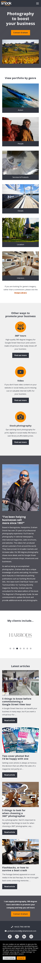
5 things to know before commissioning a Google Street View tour (16, 701)
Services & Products (20, 177)
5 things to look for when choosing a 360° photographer (13, 813)
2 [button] (14, 648)
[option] (21, 635)
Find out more (20, 355)
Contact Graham (20, 32)
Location (20, 244)
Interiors (20, 278)
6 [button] (27, 648)
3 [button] (17, 648)
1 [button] (10, 648)
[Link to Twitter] (17, 936)
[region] (20, 52)
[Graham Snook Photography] (6, 3)
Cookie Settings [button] (9, 958)
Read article (9, 720)
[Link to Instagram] (31, 936)
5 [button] (24, 648)
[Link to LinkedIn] (24, 936)
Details (20, 211)
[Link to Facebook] (10, 936)
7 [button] (30, 648)
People (20, 143)
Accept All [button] (21, 958)
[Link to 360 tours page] (20, 372)
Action (20, 110)
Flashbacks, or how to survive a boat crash (15, 869)
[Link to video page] (20, 327)
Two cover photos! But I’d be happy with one (15, 757)
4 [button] (20, 648)
